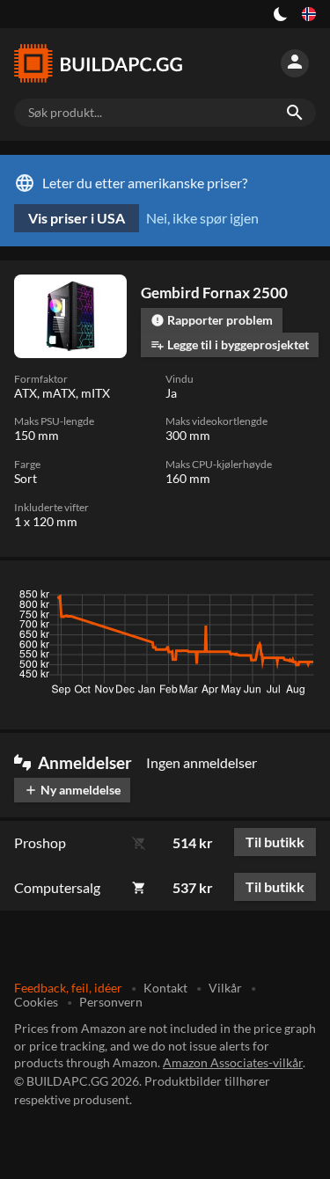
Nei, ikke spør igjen (202, 217)
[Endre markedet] (309, 14)
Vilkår (225, 987)
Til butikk (275, 841)
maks (293, 599)
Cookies (36, 1001)
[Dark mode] (281, 14)
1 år (248, 599)
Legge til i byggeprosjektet (229, 344)
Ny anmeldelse (72, 789)
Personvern (111, 1001)
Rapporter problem (211, 319)
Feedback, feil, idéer (68, 987)
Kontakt (165, 987)
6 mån (201, 599)
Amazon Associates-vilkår (233, 1062)
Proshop (40, 842)
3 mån (149, 599)
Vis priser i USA (76, 217)
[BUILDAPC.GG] (98, 63)
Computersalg (57, 887)
